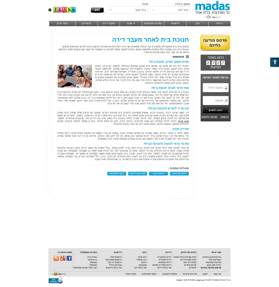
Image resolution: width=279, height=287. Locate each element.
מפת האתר (130, 274)
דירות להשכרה (164, 257)
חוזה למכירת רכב (188, 259)
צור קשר (217, 274)
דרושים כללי (116, 257)
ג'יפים (144, 262)
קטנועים (143, 265)
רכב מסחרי (141, 259)
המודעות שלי (215, 259)
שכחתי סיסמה (209, 116)
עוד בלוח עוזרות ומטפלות (85, 267)
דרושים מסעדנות (114, 259)
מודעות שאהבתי (213, 262)
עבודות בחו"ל (115, 265)
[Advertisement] (124, 188)
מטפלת (93, 262)
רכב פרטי (142, 257)
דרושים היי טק (115, 262)
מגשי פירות (183, 121)
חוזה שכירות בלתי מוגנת (184, 257)
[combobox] (170, 10)
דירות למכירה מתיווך (161, 265)
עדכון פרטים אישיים (212, 257)
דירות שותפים (164, 262)
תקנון (205, 274)
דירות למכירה (165, 259)
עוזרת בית (92, 257)
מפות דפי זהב (189, 262)
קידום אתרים (190, 265)
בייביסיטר (92, 259)
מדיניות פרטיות (190, 274)
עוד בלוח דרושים (114, 267)
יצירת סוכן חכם (214, 265)
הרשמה (224, 116)
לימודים (192, 267)
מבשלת (93, 265)
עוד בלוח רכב (140, 267)
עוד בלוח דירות (164, 267)
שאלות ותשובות (169, 274)
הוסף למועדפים (116, 173)
